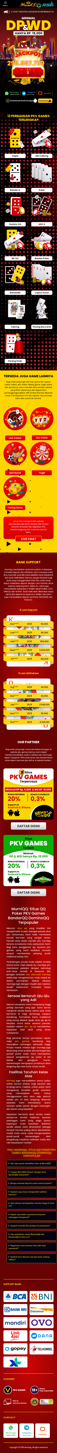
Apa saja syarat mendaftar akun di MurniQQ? (30, 1163)
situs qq (22, 928)
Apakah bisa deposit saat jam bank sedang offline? (29, 1258)
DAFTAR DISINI (28, 826)
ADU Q (42, 224)
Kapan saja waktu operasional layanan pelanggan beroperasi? (27, 1215)
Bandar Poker (42, 258)
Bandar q (15, 190)
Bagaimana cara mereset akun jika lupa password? (27, 1246)
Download (43, 101)
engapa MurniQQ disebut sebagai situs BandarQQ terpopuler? (27, 1173)
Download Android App (21, 100)
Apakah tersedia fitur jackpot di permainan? (30, 1226)
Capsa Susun (42, 292)
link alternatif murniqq (38, 974)
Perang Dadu (15, 361)
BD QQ (15, 258)
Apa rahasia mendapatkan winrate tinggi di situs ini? (31, 1204)
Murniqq (10, 1080)
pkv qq (28, 1026)
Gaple (15, 156)
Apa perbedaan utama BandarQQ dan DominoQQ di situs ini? (26, 1235)
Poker (42, 190)
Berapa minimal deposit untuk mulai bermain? (31, 1183)
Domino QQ (15, 224)
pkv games (22, 1041)
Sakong (15, 326)
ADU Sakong (41, 156)
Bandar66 (15, 292)
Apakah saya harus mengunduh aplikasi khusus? (28, 1193)
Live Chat (28, 539)
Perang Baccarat (42, 326)
